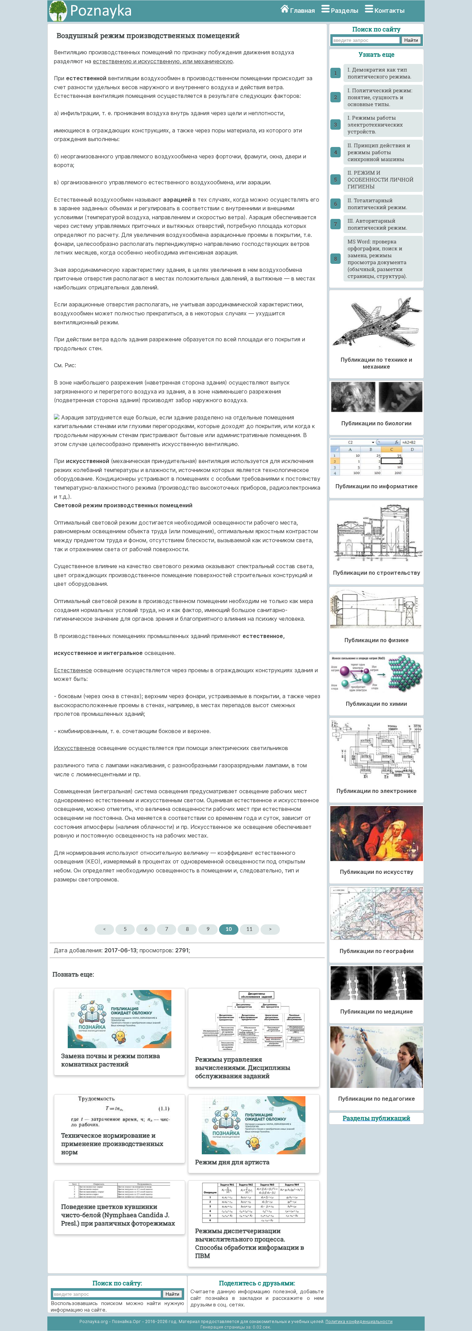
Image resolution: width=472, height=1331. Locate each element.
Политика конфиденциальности (359, 1321)
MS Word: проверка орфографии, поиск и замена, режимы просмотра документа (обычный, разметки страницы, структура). (377, 258)
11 (249, 929)
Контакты (390, 10)
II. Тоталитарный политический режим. (377, 204)
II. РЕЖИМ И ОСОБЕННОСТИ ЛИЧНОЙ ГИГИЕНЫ (381, 179)
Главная (302, 10)
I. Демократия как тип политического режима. (380, 73)
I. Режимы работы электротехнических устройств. (375, 124)
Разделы (344, 10)
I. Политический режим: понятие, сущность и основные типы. (380, 97)
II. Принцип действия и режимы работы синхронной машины (379, 152)
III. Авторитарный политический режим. (377, 224)
